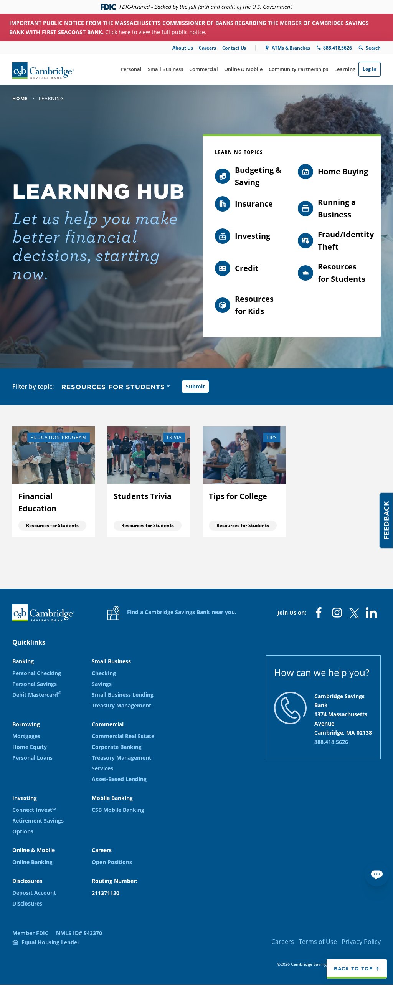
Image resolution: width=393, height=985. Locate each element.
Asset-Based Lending (119, 779)
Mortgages (26, 736)
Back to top (353, 968)
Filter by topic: (33, 386)
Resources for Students (52, 525)
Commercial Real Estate (123, 736)
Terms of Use (318, 941)
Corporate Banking (117, 746)
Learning (344, 69)
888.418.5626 (337, 48)
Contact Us (234, 48)
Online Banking (32, 862)
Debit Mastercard (36, 694)
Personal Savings (34, 684)
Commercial (203, 69)
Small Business (165, 69)
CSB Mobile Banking (118, 809)
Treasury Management (121, 705)
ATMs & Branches (291, 48)
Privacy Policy (361, 941)
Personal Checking (36, 673)
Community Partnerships (298, 69)
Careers (207, 48)
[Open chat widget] (377, 874)
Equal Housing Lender (50, 942)
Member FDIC (30, 933)
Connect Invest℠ (34, 809)
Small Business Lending (123, 694)
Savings (102, 684)
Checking (104, 673)
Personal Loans (32, 757)
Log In (369, 69)
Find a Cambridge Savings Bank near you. (180, 612)
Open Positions (112, 862)
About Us (182, 48)
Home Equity (29, 746)
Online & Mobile (243, 69)
